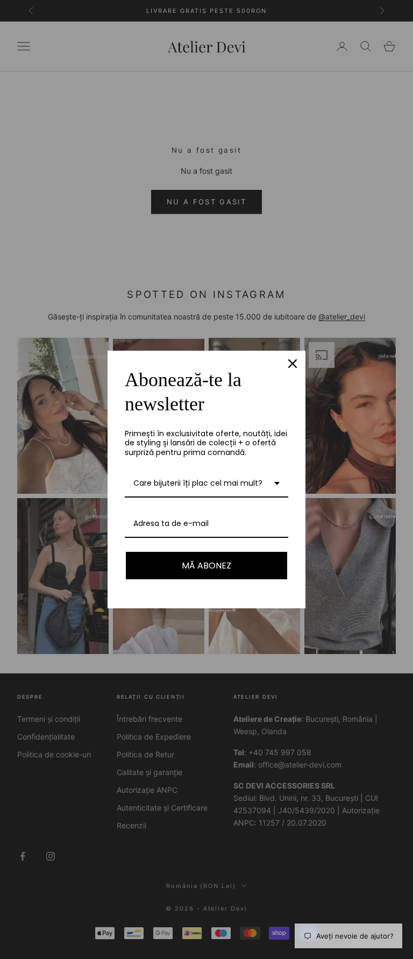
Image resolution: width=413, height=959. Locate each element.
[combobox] (206, 484)
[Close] (292, 364)
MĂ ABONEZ (206, 565)
